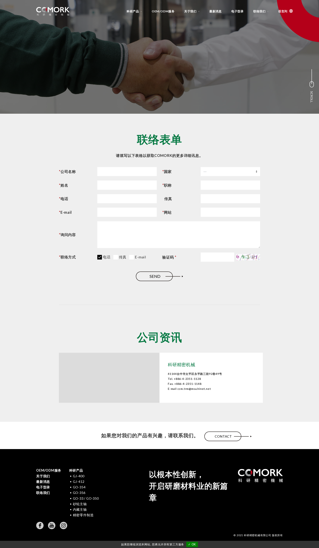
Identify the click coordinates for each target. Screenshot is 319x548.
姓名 (63, 185)
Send (155, 276)
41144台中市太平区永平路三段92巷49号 (195, 373)
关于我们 (190, 11)
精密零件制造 (83, 515)
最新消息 (215, 11)
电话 (63, 199)
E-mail (65, 212)
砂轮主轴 (80, 504)
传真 (168, 199)
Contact (223, 436)
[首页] (54, 11)
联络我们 (259, 11)
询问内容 (67, 235)
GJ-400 (78, 476)
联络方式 (67, 257)
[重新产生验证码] (248, 257)
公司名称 (67, 171)
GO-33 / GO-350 (86, 498)
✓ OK (192, 544)
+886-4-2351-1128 (187, 378)
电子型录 (237, 11)
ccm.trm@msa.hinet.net (194, 388)
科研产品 (133, 11)
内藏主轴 (80, 509)
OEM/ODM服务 (163, 11)
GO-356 (79, 492)
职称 (166, 185)
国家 (166, 171)
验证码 (169, 257)
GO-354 (79, 487)
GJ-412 (78, 481)
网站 (166, 212)
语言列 (282, 11)
